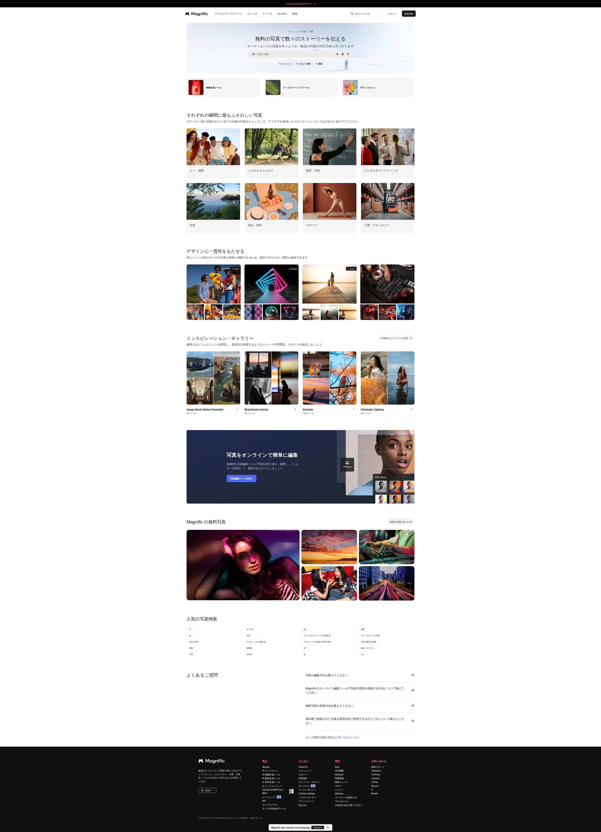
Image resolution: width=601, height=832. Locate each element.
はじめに (304, 761)
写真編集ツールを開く (241, 478)
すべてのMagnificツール (274, 808)
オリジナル (307, 785)
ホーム (291, 31)
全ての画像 (301, 31)
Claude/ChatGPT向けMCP (276, 791)
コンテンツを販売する (346, 797)
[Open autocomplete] (252, 54)
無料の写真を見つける (401, 521)
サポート (303, 774)
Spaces (266, 766)
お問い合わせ (378, 761)
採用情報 (339, 778)
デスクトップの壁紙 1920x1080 (317, 641)
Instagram (376, 770)
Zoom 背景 (193, 641)
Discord (375, 785)
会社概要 (339, 770)
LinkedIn (375, 778)
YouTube (375, 774)
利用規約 (303, 778)
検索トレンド (341, 782)
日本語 (207, 790)
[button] (207, 790)
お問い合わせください (348, 737)
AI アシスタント (270, 770)
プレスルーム (341, 801)
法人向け (303, 805)
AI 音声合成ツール (271, 782)
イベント (339, 789)
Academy (303, 766)
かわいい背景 (304, 63)
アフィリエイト (306, 801)
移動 (194, 594)
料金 (294, 13)
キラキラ (250, 629)
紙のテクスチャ (367, 648)
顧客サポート (377, 766)
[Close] (328, 827)
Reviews (339, 774)
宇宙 (191, 654)
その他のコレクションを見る (394, 338)
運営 (337, 761)
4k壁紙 (249, 648)
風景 (320, 63)
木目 (248, 635)
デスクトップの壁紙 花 (256, 641)
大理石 (249, 654)
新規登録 (408, 13)
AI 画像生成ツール (271, 774)
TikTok (374, 782)
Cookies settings (307, 793)
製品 (264, 761)
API (264, 800)
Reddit (374, 793)
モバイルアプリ (270, 804)
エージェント (271, 797)
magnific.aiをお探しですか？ (349, 805)
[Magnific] (211, 761)
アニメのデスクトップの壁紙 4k (317, 635)
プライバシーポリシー (310, 782)
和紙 (191, 648)
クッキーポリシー (307, 789)
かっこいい (286, 63)
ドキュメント (305, 770)
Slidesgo (339, 793)
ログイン (392, 13)
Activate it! (317, 827)
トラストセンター (307, 797)
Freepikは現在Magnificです (298, 3)
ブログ (338, 785)
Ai (190, 629)
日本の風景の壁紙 (368, 641)
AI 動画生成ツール (271, 778)
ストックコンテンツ (272, 785)
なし (363, 654)
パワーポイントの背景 (370, 635)
